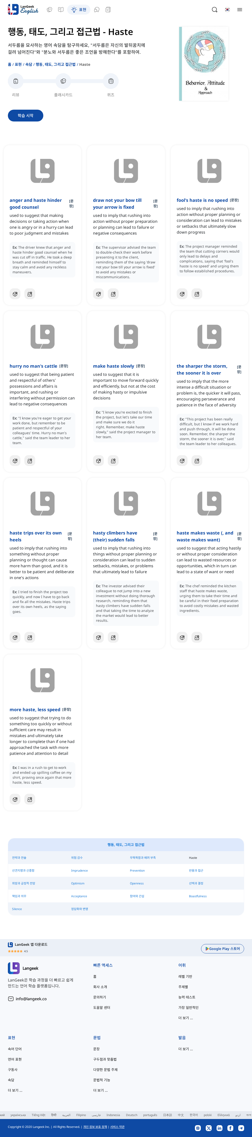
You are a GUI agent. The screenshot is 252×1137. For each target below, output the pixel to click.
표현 (18, 64)
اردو (238, 1115)
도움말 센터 (101, 1007)
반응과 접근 (196, 870)
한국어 (194, 1115)
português (150, 1115)
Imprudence (79, 870)
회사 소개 (100, 986)
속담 (28, 64)
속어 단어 (15, 1049)
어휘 (182, 965)
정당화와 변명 (79, 909)
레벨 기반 (185, 976)
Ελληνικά (224, 1115)
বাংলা (248, 1115)
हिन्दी (53, 1115)
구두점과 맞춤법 (105, 1059)
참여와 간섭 (137, 896)
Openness (137, 883)
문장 (96, 1049)
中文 (181, 1115)
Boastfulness (198, 896)
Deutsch (131, 1115)
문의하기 (99, 997)
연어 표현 (15, 1059)
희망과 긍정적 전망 (23, 883)
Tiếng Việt (38, 1115)
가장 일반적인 (188, 1007)
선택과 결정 (196, 883)
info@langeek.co (31, 998)
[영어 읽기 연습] (108, 10)
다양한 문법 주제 (105, 1069)
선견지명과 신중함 (23, 870)
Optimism (77, 883)
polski (208, 1115)
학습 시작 (25, 115)
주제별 (183, 986)
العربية (66, 1115)
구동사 (12, 1069)
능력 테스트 (186, 997)
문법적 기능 (101, 1080)
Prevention (137, 870)
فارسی (96, 1115)
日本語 (167, 1115)
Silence (17, 909)
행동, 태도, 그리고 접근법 (56, 64)
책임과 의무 (19, 896)
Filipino (81, 1115)
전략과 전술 (19, 858)
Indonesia (113, 1115)
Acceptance (79, 896)
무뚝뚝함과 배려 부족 (143, 858)
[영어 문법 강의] (61, 10)
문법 (97, 1037)
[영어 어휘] (49, 10)
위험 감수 (77, 858)
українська (18, 1115)
